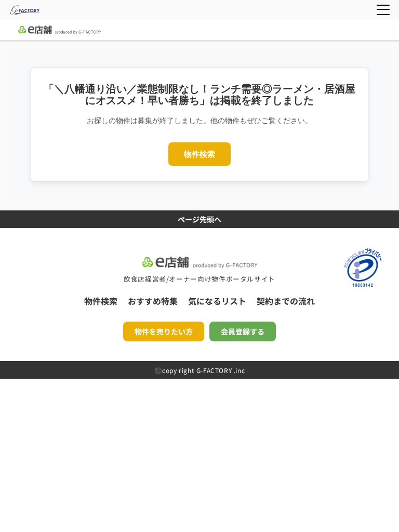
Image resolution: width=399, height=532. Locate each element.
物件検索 (199, 154)
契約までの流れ (286, 301)
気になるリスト (217, 301)
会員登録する (242, 331)
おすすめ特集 (153, 301)
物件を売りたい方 (164, 331)
